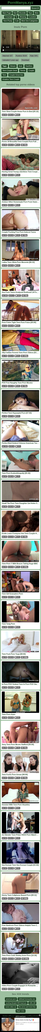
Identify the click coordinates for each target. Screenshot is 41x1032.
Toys (30, 13)
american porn (11, 999)
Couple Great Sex (16, 75)
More (37, 13)
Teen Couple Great (9, 70)
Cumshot (32, 17)
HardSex (28, 66)
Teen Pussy (7, 21)
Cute (17, 21)
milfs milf (32, 1003)
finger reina (20, 1011)
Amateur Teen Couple (10, 79)
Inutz (20, 66)
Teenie (22, 70)
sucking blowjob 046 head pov (16, 1003)
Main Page (7, 13)
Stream (13, 66)
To (16, 17)
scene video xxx (10, 1007)
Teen (4, 75)
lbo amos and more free (27, 1007)
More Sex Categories (29, 21)
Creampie (9, 17)
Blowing (23, 17)
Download (25, 60)
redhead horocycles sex (27, 999)
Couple (31, 70)
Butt (15, 13)
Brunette (22, 13)
